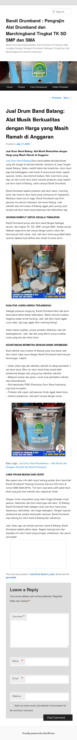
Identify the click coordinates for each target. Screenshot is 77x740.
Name (17, 661)
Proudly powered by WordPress (38, 733)
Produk (21, 86)
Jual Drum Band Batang (18, 160)
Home (10, 86)
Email (17, 678)
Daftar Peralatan (60, 86)
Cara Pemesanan (38, 86)
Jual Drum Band (38, 574)
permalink (11, 577)
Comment (18, 616)
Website (16, 696)
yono (52, 574)
